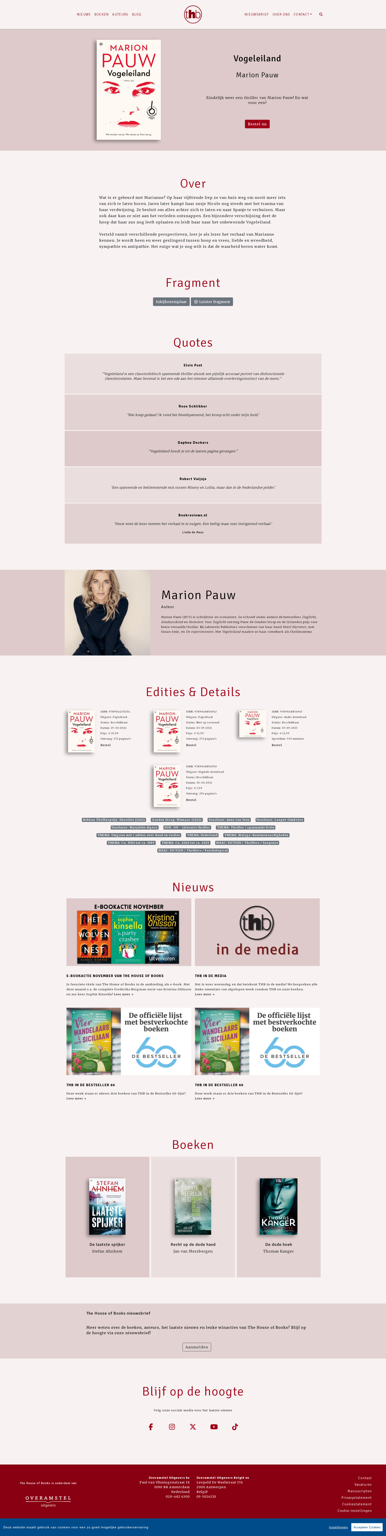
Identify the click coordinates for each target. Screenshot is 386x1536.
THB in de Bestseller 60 (90, 1085)
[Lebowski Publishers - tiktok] (235, 1427)
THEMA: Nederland (202, 835)
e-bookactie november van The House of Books (115, 976)
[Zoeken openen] (321, 14)
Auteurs (120, 14)
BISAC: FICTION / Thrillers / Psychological (193, 850)
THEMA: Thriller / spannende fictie (245, 827)
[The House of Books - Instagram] (172, 1427)
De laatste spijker (107, 1244)
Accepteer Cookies (367, 1527)
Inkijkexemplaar (171, 301)
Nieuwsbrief (256, 14)
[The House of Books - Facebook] (151, 1427)
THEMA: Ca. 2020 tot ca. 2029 (185, 842)
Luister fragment (214, 301)
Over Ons (281, 14)
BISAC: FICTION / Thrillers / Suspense (247, 842)
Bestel (105, 745)
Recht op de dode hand (193, 1244)
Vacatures (363, 1484)
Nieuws (84, 14)
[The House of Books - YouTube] (214, 1427)
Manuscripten (359, 1491)
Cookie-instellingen (355, 1510)
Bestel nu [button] (257, 124)
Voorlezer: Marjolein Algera (135, 827)
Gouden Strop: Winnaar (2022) (177, 819)
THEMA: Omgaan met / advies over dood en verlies (139, 835)
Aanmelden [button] (196, 1347)
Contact (301, 14)
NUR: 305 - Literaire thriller (187, 827)
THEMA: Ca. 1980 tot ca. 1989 (131, 842)
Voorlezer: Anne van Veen (229, 819)
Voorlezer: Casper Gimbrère (279, 819)
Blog (137, 14)
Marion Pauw (198, 595)
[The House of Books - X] (193, 1427)
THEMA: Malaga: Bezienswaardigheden (256, 835)
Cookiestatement (357, 1504)
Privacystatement (356, 1497)
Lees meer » (124, 994)
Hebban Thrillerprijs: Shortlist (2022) (114, 819)
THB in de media (210, 976)
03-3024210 (206, 1497)
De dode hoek (278, 1244)
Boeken (101, 14)
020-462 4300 (178, 1497)
